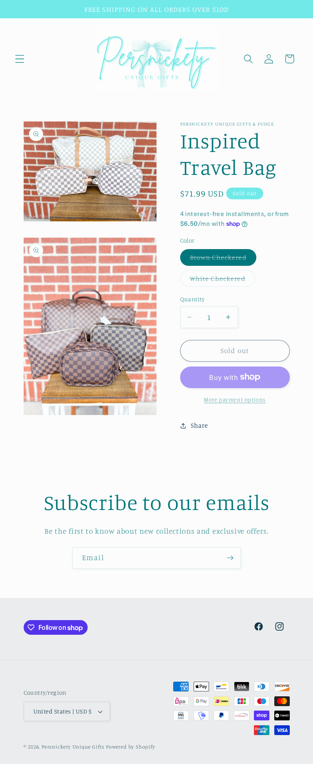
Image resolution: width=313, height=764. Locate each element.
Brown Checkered (223, 259)
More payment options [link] (235, 399)
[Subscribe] (230, 558)
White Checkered (222, 280)
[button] (19, 59)
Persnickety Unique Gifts (73, 747)
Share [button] (199, 425)
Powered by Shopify (130, 747)
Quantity (192, 299)
